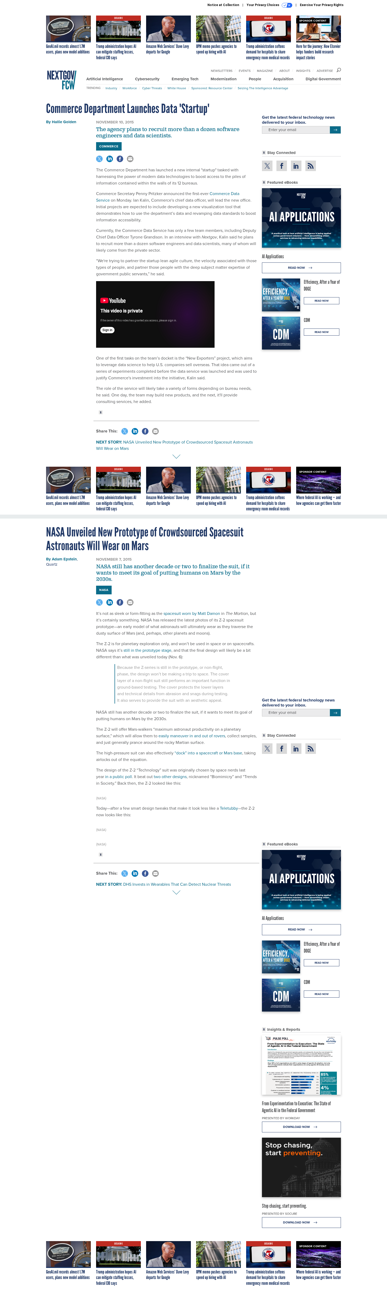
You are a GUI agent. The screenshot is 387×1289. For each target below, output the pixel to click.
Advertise (325, 70)
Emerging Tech (185, 79)
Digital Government (323, 79)
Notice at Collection (223, 5)
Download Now (297, 1126)
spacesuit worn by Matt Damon (191, 613)
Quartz (51, 564)
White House (176, 88)
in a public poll (118, 777)
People (255, 79)
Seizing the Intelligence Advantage (263, 88)
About (284, 70)
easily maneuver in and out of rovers (191, 736)
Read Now (297, 267)
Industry (111, 88)
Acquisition (283, 79)
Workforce (129, 88)
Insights (303, 70)
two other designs (170, 777)
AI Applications (273, 256)
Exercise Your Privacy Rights (322, 5)
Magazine (265, 70)
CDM (307, 320)
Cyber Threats (152, 88)
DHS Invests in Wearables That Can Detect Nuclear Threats (177, 884)
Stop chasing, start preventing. (284, 1206)
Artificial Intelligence (104, 79)
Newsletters (221, 70)
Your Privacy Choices (263, 5)
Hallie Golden (64, 122)
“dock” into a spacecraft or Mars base (208, 753)
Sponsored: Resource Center (211, 88)
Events (245, 70)
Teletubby (229, 808)
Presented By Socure (279, 1213)
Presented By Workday (281, 1118)
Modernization (224, 79)
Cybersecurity (147, 79)
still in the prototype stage (147, 650)
